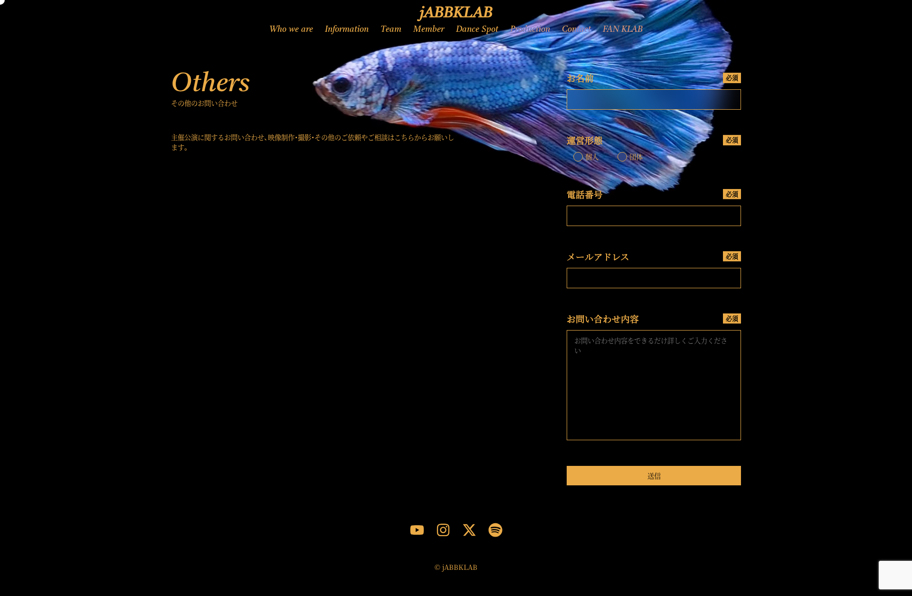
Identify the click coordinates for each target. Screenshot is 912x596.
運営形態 (652, 139)
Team (390, 30)
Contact (576, 30)
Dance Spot (477, 30)
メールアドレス (652, 256)
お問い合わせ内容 (652, 318)
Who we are (291, 30)
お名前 (652, 77)
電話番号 (652, 194)
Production (530, 30)
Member (428, 30)
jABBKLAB (456, 13)
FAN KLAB (623, 30)
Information (347, 30)
